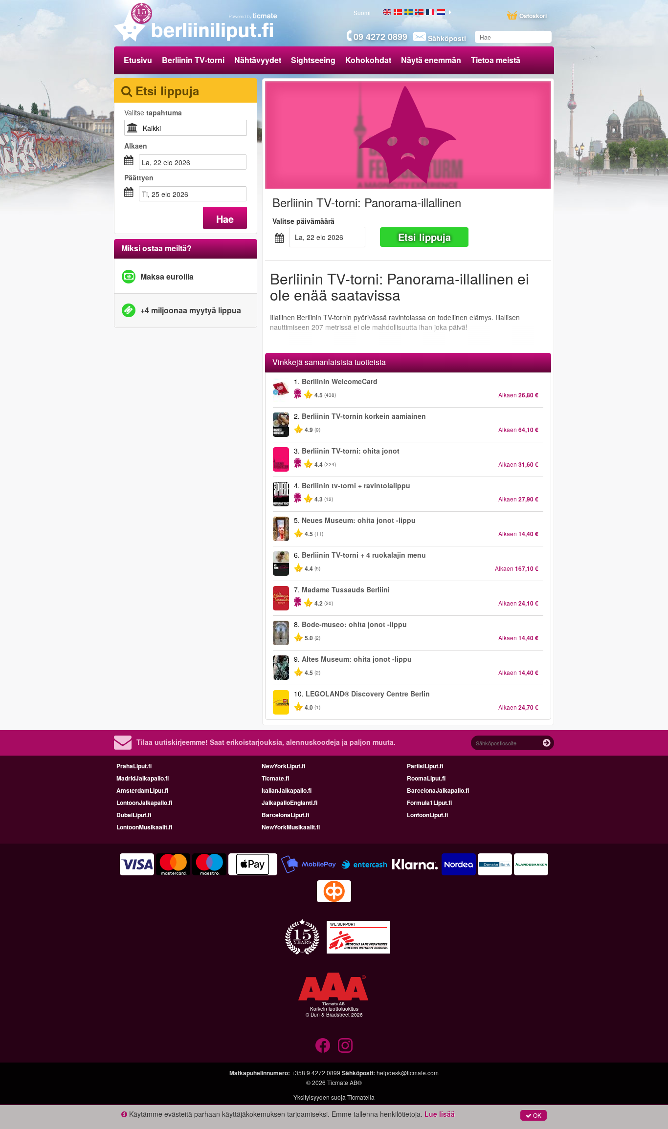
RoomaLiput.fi (426, 778)
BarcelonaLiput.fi (285, 814)
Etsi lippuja (424, 237)
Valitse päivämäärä (303, 221)
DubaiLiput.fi (133, 814)
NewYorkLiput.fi (283, 765)
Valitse (153, 112)
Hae (225, 219)
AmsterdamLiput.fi (142, 790)
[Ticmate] (253, 15)
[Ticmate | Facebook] (322, 1045)
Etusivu (138, 59)
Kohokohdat (368, 59)
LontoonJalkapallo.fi (144, 802)
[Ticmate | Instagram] (345, 1045)
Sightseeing (313, 59)
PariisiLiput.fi (425, 765)
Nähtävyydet (257, 59)
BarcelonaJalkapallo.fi (438, 790)
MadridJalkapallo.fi (142, 778)
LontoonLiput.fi (427, 814)
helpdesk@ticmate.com (408, 1072)
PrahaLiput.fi (134, 765)
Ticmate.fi (275, 778)
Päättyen (139, 177)
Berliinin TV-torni (193, 59)
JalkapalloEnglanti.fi (289, 802)
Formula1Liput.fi (429, 802)
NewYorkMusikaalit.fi (291, 827)
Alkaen (135, 146)
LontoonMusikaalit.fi (144, 827)
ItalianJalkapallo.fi (287, 790)
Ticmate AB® (344, 1082)
